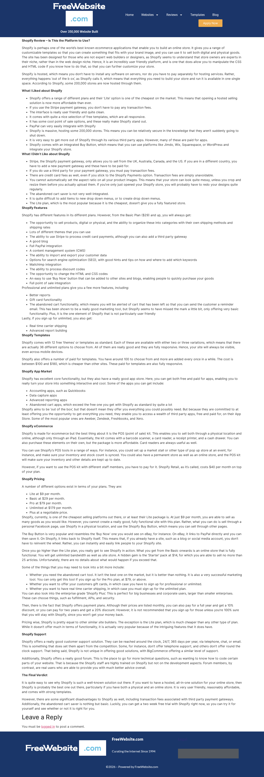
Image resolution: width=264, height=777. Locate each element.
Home (129, 15)
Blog (215, 15)
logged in (48, 726)
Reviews (172, 15)
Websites (147, 15)
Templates (197, 15)
